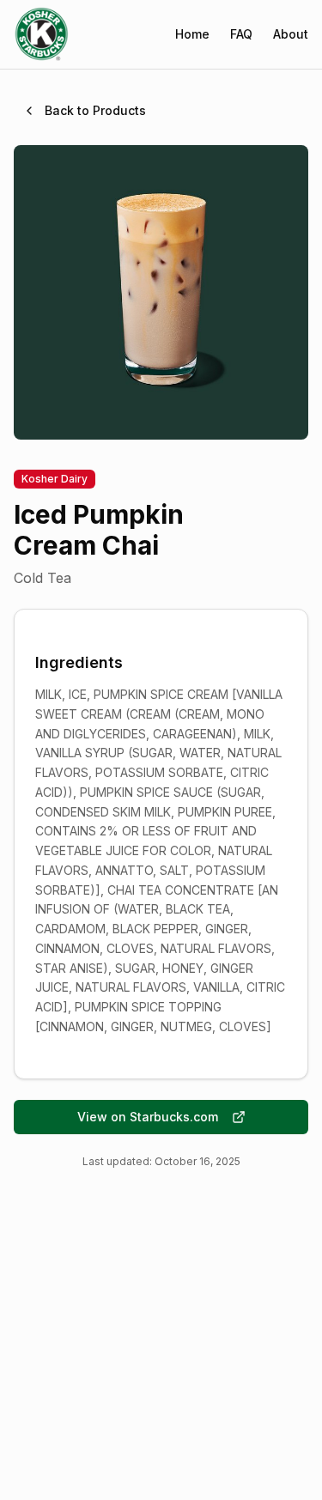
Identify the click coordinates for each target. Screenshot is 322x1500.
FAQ (241, 34)
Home (192, 34)
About (290, 34)
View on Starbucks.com (147, 1116)
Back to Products (95, 110)
